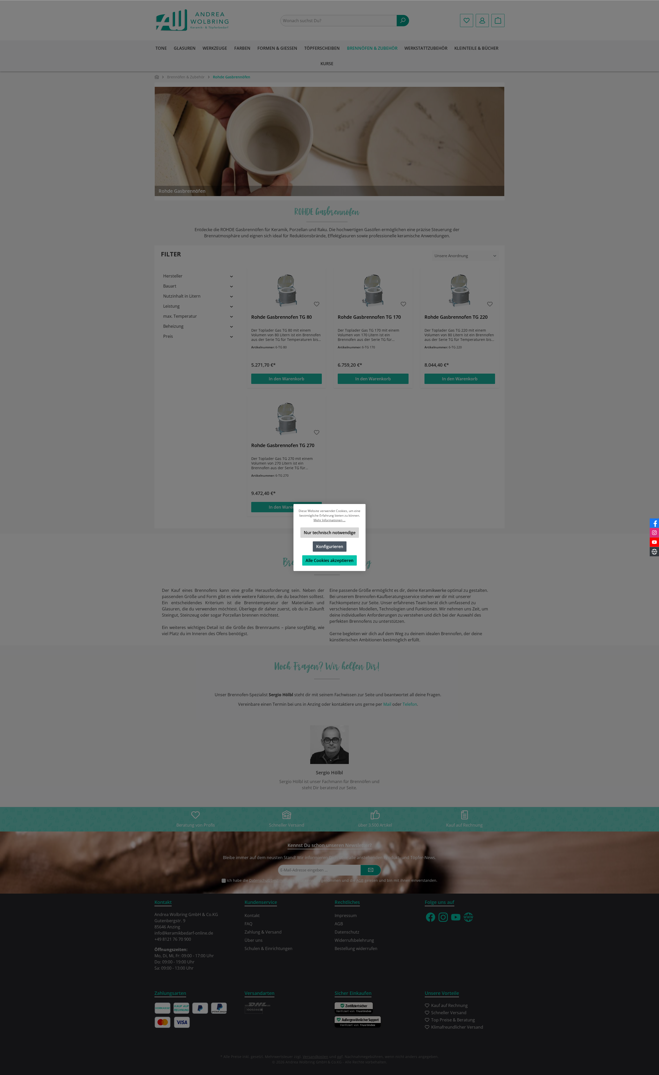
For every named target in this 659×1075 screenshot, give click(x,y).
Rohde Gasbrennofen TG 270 (282, 445)
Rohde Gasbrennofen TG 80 (281, 317)
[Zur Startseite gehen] (193, 20)
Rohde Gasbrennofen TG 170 (369, 317)
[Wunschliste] (466, 20)
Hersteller (173, 276)
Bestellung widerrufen (356, 948)
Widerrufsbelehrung (354, 940)
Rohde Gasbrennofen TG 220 (456, 317)
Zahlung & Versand (263, 932)
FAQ (248, 924)
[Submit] (370, 870)
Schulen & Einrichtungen (268, 948)
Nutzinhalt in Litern (182, 296)
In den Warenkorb (286, 379)
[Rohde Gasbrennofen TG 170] (373, 291)
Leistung (171, 306)
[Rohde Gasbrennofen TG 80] (286, 291)
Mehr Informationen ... (329, 520)
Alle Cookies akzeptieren (329, 560)
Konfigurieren (329, 546)
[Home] (157, 77)
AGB (359, 880)
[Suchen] (403, 20)
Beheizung (173, 326)
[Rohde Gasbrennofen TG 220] (459, 291)
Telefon (410, 704)
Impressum (346, 915)
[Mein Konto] (482, 20)
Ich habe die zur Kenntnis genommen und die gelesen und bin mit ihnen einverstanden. (332, 880)
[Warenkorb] (498, 20)
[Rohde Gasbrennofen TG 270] (286, 419)
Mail (387, 704)
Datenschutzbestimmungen (273, 880)
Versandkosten (315, 1056)
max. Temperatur (180, 316)
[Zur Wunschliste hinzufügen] (316, 304)
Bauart (169, 286)
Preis (168, 336)
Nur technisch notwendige (329, 532)
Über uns (254, 940)
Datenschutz (347, 932)
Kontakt (252, 915)
